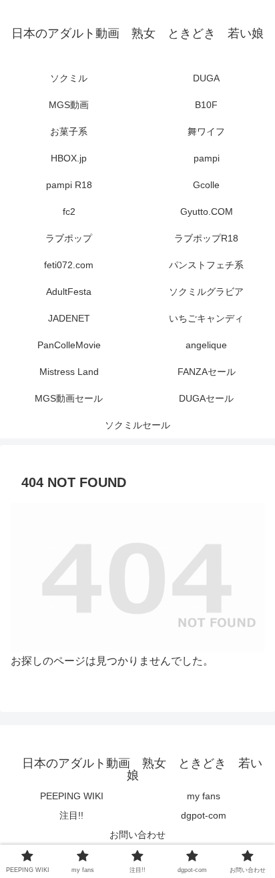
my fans (203, 796)
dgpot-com (203, 815)
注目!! (71, 815)
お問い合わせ (137, 834)
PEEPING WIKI (71, 796)
